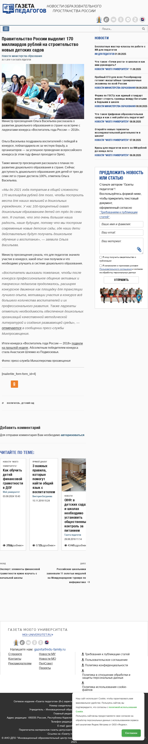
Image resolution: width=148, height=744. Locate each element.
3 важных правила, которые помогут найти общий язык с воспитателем (43, 479)
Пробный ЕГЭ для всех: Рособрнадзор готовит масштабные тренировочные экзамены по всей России (118, 80)
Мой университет (11, 492)
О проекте (15, 654)
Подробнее (15, 545)
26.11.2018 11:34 (8, 60)
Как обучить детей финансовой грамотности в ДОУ (13, 479)
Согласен (131, 733)
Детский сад (27, 403)
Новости (68, 496)
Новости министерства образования (22, 56)
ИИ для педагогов (104, 54)
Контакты (14, 658)
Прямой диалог (39, 462)
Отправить (121, 280)
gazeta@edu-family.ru (50, 649)
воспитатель (13, 403)
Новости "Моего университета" (112, 69)
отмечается (11, 328)
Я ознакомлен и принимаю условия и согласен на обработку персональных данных (121, 269)
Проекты (45, 668)
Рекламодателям (19, 663)
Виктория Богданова (42, 496)
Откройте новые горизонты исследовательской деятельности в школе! (117, 132)
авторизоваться (72, 435)
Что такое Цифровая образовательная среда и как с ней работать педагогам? (119, 115)
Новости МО (47, 658)
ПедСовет (46, 663)
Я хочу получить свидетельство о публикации (117, 259)
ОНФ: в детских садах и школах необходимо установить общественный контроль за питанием (76, 515)
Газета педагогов (72, 535)
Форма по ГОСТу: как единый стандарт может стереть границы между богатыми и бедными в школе (121, 98)
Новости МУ (47, 654)
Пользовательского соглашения (115, 269)
